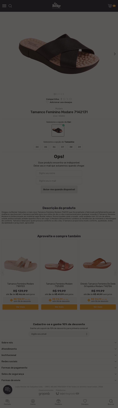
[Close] (114, 188)
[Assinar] (87, 213)
